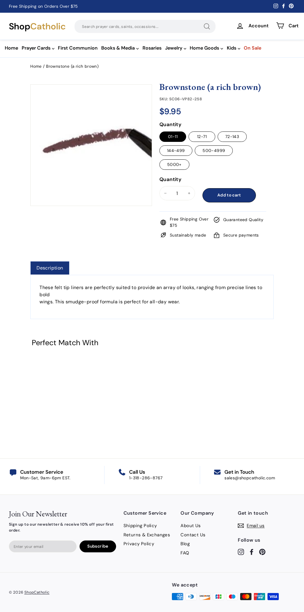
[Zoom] (91, 92)
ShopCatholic (37, 592)
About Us (190, 526)
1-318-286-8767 (146, 478)
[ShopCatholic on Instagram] (241, 551)
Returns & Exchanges (147, 535)
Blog (185, 544)
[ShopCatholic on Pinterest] (262, 551)
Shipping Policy (140, 526)
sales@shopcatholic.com (249, 478)
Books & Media (118, 48)
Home (11, 48)
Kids (231, 48)
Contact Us (192, 535)
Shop (37, 26)
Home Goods (204, 48)
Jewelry (173, 48)
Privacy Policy (139, 544)
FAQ (184, 553)
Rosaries (152, 48)
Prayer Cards (36, 48)
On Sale (252, 48)
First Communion (78, 48)
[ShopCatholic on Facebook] (251, 551)
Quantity (170, 124)
